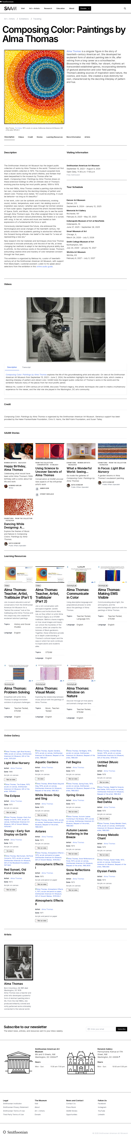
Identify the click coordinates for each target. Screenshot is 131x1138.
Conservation (42, 465)
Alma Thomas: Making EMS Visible (109, 594)
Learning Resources (54, 137)
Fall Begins (73, 762)
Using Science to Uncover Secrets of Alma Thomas (48, 472)
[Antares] (50, 823)
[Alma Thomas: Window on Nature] (81, 673)
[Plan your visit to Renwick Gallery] (119, 1057)
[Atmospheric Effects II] (50, 892)
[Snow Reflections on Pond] (81, 862)
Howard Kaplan (15, 485)
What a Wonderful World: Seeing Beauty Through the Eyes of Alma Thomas (80, 470)
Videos (21, 137)
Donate (38, 1114)
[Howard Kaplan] (6, 486)
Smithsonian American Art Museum (83, 165)
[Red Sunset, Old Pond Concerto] (19, 860)
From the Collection (44, 463)
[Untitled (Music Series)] (112, 754)
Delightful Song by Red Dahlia (110, 800)
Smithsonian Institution (12, 1104)
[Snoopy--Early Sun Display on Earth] (19, 822)
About (37, 1107)
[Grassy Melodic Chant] (112, 827)
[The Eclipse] (19, 787)
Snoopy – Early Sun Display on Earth (17, 832)
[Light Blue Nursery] (19, 755)
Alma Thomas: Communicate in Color (78, 594)
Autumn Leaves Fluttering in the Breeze (77, 833)
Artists (87, 137)
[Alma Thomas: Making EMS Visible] (112, 574)
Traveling (37, 19)
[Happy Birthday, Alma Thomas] (18, 452)
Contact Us (71, 1104)
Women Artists (10, 463)
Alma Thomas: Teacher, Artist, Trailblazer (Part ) (18, 594)
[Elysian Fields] (112, 863)
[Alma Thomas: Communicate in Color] (81, 574)
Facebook (102, 1104)
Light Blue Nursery (17, 763)
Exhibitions (24, 19)
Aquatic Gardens (46, 762)
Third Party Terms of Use (13, 1114)
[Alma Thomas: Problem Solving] (18, 673)
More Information (74, 137)
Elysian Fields (106, 871)
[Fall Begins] (81, 754)
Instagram (102, 1107)
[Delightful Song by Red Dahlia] (112, 790)
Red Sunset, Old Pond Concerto (15, 871)
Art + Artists (9, 19)
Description (9, 137)
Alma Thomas (74, 51)
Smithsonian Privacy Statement (15, 1107)
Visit (36, 1104)
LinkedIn (101, 1114)
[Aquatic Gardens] (50, 754)
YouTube (101, 1111)
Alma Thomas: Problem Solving (17, 690)
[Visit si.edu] (15, 1132)
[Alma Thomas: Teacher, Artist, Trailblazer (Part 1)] (18, 574)
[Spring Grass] (81, 787)
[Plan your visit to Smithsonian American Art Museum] (57, 1057)
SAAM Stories (71, 1111)
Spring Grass (75, 795)
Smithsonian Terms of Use (14, 1111)
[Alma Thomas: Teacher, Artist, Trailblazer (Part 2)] (49, 574)
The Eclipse (18, 128)
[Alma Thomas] (18, 962)
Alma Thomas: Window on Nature (78, 692)
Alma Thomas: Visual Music (46, 690)
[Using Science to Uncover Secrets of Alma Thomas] (49, 452)
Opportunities (71, 1114)
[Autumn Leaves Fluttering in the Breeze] (81, 821)
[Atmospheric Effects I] (50, 856)
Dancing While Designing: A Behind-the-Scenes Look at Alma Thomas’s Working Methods (17, 525)
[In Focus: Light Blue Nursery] (112, 452)
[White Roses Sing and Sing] (50, 787)
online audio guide (45, 266)
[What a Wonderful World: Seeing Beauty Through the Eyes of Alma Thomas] (81, 452)
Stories (40, 137)
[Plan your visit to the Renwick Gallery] (81, 1066)
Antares (40, 831)
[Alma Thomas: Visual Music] (49, 673)
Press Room (71, 1107)
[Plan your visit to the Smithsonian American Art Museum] (19, 1066)
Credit (30, 137)
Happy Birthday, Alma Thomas (15, 467)
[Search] (125, 8)
